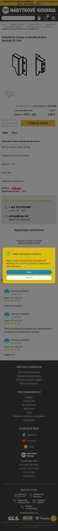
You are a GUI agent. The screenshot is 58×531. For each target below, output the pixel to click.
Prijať (29, 272)
